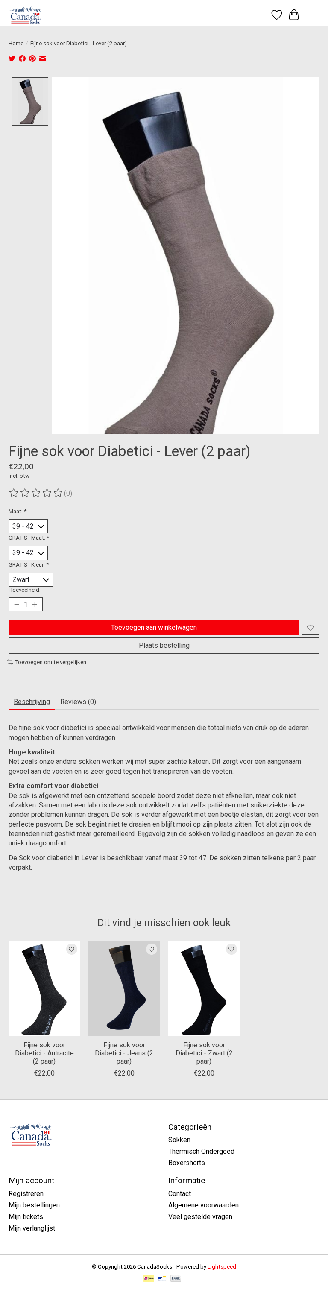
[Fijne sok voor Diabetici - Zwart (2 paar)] (204, 988)
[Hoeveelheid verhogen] (34, 604)
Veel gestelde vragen (200, 1217)
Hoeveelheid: (25, 590)
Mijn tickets (26, 1217)
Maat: (17, 511)
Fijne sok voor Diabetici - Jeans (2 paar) (124, 1053)
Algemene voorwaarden (203, 1205)
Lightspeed (222, 1266)
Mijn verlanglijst (32, 1228)
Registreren (26, 1194)
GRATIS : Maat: (29, 538)
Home (16, 43)
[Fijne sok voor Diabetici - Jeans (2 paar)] (124, 988)
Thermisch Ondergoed (201, 1151)
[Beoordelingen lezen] (36, 493)
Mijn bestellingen (34, 1205)
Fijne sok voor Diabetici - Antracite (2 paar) (44, 1053)
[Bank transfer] (176, 1279)
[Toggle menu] (310, 14)
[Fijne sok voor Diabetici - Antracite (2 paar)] (44, 988)
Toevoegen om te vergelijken (50, 662)
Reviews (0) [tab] (78, 702)
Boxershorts (186, 1163)
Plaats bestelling (164, 645)
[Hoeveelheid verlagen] (16, 604)
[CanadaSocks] (26, 14)
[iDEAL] (149, 1279)
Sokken (179, 1140)
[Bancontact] (162, 1279)
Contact (179, 1194)
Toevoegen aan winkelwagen (154, 627)
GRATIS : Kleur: (29, 564)
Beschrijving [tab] (32, 702)
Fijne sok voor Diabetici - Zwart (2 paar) (204, 1053)
